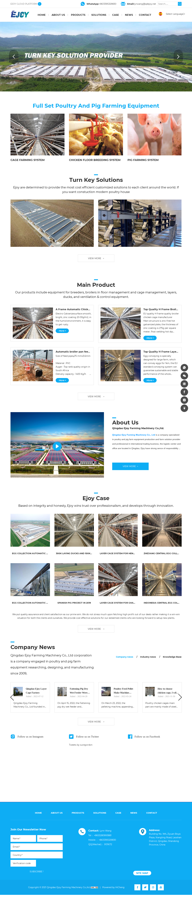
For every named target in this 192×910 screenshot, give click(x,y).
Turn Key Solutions (96, 179)
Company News (32, 647)
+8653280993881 (102, 835)
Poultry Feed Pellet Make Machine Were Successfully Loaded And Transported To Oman (79, 691)
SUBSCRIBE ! (37, 871)
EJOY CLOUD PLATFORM (23, 3)
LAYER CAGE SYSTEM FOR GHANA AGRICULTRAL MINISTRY (118, 602)
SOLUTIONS (98, 14)
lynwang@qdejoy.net (141, 3)
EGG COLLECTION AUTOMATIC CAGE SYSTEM (30, 553)
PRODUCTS (78, 14)
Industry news (148, 656)
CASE (115, 14)
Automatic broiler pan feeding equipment (74, 351)
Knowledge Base (172, 656)
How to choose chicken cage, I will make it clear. (123, 691)
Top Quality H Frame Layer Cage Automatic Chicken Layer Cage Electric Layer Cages (161, 351)
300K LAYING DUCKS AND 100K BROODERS (74, 553)
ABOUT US (58, 14)
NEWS (129, 14)
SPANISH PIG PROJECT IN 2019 (74, 602)
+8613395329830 (101, 3)
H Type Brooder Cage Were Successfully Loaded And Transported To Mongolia (168, 691)
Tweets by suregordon (80, 744)
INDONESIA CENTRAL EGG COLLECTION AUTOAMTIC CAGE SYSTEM (162, 602)
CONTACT (145, 14)
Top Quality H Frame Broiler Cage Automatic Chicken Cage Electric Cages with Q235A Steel (161, 309)
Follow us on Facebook (147, 736)
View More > (96, 258)
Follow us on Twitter (87, 736)
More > (62, 330)
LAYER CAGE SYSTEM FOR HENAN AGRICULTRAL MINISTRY (118, 553)
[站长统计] (94, 887)
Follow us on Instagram (30, 736)
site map (142, 873)
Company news (124, 656)
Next (178, 57)
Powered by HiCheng (113, 887)
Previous (13, 57)
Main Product (96, 284)
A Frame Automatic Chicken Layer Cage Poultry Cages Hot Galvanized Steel (74, 309)
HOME (42, 14)
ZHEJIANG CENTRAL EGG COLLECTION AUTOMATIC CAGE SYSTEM (162, 553)
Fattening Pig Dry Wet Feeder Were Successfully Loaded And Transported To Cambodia (36, 691)
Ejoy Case (96, 498)
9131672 (108, 844)
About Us (125, 422)
